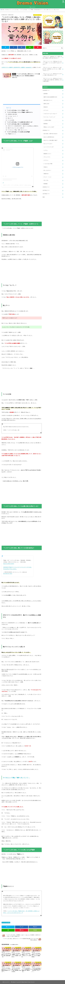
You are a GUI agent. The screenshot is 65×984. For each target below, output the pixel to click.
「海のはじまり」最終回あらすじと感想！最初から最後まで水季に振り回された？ (52, 57)
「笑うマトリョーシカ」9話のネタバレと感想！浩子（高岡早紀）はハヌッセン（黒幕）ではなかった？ (52, 69)
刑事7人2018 (46, 103)
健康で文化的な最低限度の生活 (50, 96)
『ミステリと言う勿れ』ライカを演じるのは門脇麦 (17, 131)
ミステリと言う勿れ (6, 922)
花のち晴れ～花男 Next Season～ (51, 133)
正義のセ (45, 167)
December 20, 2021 (7, 573)
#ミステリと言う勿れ (26, 567)
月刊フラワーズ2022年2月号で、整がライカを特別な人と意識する (22, 126)
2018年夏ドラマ (46, 90)
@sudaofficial (6, 569)
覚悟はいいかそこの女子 (49, 127)
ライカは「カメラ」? (12, 116)
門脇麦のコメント (11, 133)
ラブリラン (46, 160)
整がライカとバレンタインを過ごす (15, 127)
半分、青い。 (46, 180)
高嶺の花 (45, 107)
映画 (44, 197)
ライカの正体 (10, 120)
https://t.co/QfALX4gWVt (8, 563)
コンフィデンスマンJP (48, 146)
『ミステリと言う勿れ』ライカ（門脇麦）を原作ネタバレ (19, 112)
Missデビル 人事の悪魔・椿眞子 (50, 140)
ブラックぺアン (47, 157)
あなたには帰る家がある (49, 137)
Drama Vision (24, 982)
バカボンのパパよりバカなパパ (50, 113)
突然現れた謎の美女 (11, 114)
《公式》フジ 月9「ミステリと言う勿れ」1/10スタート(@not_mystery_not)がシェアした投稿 (21, 185)
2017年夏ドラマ (46, 193)
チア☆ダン (46, 110)
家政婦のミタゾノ (47, 153)
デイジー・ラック (47, 177)
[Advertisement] (22, 92)
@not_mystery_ (13, 569)
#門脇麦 (10, 567)
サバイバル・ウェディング (49, 117)
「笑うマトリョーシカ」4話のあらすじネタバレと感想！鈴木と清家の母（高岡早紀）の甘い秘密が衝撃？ (52, 80)
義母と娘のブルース (48, 100)
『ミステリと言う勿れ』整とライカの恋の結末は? (17, 124)
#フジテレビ (15, 567)
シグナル (45, 150)
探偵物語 (45, 183)
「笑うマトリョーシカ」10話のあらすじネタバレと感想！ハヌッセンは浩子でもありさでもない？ (52, 63)
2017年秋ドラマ (46, 190)
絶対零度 (45, 93)
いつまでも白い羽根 (48, 163)
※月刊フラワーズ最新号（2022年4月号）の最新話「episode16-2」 (17, 67)
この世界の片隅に (47, 120)
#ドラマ (20, 567)
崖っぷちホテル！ (47, 170)
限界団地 (45, 123)
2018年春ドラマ (46, 130)
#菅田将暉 (5, 567)
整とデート (9, 118)
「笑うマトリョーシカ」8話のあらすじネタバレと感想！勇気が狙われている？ (52, 74)
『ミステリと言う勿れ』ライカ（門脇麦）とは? (16, 110)
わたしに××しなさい (48, 143)
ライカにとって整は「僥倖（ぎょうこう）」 (17, 129)
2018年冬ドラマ (46, 187)
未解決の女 (46, 173)
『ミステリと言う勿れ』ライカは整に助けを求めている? (18, 122)
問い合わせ (13, 982)
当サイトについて (32, 7)
